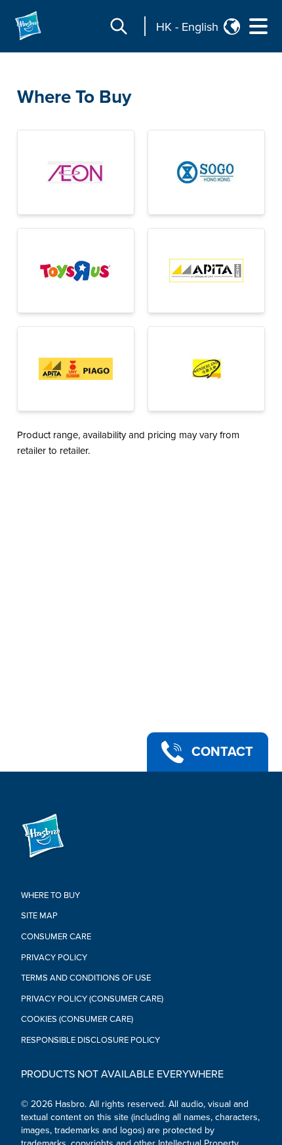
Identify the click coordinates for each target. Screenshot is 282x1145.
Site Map (39, 915)
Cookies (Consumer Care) (77, 1019)
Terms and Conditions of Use (86, 978)
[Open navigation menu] (258, 26)
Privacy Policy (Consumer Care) (92, 999)
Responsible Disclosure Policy (90, 1040)
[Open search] (119, 26)
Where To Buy (74, 97)
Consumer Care (56, 936)
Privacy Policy (54, 957)
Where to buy (50, 895)
